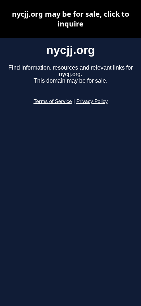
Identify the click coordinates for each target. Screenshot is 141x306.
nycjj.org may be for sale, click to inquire (70, 19)
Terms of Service (53, 101)
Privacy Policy (92, 101)
